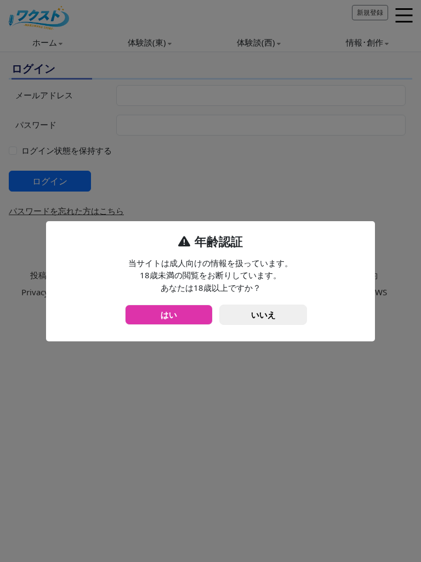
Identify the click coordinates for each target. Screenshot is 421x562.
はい (169, 314)
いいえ (263, 314)
